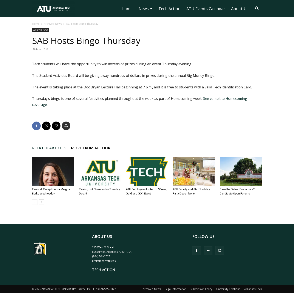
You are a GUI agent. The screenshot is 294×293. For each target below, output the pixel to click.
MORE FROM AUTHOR (90, 147)
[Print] (66, 126)
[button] (257, 8)
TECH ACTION (103, 269)
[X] (46, 126)
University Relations (228, 289)
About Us (240, 8)
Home (127, 8)
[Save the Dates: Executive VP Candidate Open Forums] (241, 171)
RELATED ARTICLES (49, 147)
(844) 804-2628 (101, 256)
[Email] (56, 126)
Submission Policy (201, 289)
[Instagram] (219, 250)
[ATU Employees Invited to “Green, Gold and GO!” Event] (147, 171)
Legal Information (175, 289)
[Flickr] (208, 250)
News (144, 8)
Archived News (53, 24)
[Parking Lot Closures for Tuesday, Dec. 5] (100, 171)
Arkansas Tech (253, 289)
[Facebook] (36, 126)
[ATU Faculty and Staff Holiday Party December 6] (194, 171)
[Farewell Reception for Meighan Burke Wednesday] (53, 171)
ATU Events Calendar (205, 8)
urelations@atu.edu (104, 261)
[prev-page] (34, 202)
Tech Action (169, 8)
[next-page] (41, 202)
